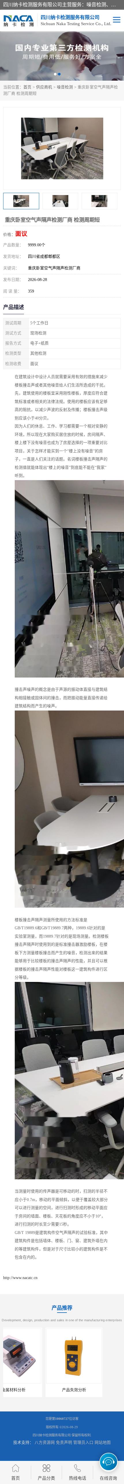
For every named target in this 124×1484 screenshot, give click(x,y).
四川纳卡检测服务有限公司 (52, 1435)
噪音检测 (65, 87)
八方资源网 (45, 1442)
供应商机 (44, 87)
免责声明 (64, 1442)
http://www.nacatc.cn (20, 1278)
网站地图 (103, 1442)
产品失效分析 (32, 1390)
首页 (27, 87)
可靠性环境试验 (92, 1390)
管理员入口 (83, 1442)
